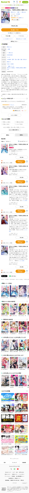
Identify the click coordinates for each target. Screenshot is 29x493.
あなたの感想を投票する (14, 129)
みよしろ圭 (21, 387)
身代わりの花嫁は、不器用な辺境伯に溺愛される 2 (18, 166)
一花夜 (17, 12)
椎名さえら (13, 12)
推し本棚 (8, 36)
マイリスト (22, 36)
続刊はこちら (14, 41)
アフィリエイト (7, 476)
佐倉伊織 (11, 387)
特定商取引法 (11, 478)
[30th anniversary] (8, 2)
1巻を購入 (15, 30)
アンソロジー (4, 387)
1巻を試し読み (14, 25)
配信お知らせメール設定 (21, 38)
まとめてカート (23, 141)
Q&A (17, 472)
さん (12, 104)
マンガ (8, 57)
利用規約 (13, 476)
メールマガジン (21, 474)
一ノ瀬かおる (23, 12)
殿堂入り (9, 61)
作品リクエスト (7, 474)
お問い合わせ (21, 472)
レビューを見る (14, 115)
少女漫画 (18, 14)
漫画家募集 (7, 480)
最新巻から (8, 141)
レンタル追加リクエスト (8, 38)
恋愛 (13, 59)
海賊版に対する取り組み (14, 480)
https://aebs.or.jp (9, 491)
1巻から (3, 141)
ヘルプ (13, 472)
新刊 (5, 462)
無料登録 (26, 2)
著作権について (17, 478)
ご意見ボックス (14, 474)
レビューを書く (16, 19)
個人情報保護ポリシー (20, 476)
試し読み (21, 157)
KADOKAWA (10, 55)
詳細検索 (24, 462)
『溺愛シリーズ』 (11, 66)
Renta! (2, 279)
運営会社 (22, 480)
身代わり (25, 59)
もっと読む (25, 200)
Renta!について (8, 472)
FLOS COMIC (10, 64)
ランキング (14, 462)
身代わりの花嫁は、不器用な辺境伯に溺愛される (16, 68)
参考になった (17, 110)
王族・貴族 (17, 59)
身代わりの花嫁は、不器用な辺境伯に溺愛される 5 (18, 247)
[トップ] (4, 2)
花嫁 (21, 59)
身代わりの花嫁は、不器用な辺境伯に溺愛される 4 (18, 216)
